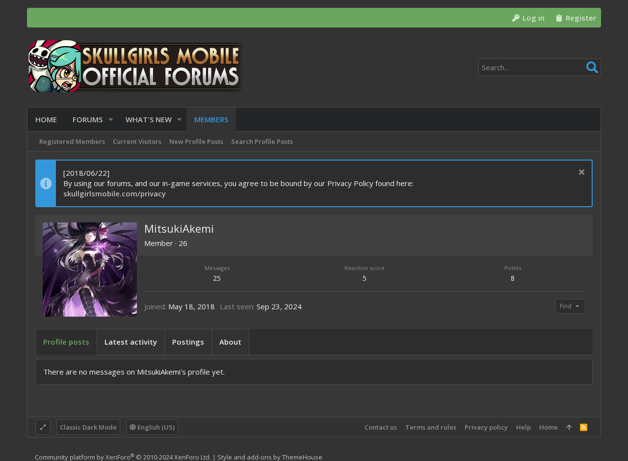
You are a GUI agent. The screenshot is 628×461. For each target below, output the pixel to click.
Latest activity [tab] (131, 342)
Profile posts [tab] (66, 342)
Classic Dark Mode (88, 427)
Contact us (381, 427)
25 (217, 278)
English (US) (155, 427)
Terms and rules (430, 427)
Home (548, 427)
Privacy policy (486, 427)
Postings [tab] (188, 342)
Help (523, 427)
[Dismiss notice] (580, 173)
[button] (111, 119)
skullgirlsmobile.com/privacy (114, 193)
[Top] (569, 427)
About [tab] (230, 342)
